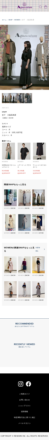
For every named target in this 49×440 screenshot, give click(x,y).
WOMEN (17, 20)
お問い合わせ (24, 400)
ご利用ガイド (24, 394)
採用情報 (24, 412)
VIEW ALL (38, 249)
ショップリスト (24, 406)
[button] (3, 57)
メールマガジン (24, 423)
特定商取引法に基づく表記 (24, 417)
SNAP (10, 20)
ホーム (4, 20)
